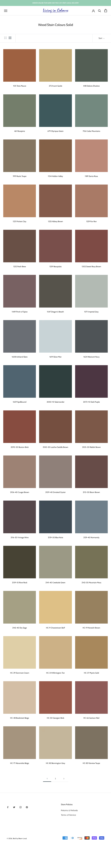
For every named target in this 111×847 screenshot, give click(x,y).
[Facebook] (8, 807)
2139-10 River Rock (19, 582)
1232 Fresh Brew (19, 266)
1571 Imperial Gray (91, 312)
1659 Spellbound (19, 402)
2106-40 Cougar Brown (19, 492)
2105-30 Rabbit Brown (91, 447)
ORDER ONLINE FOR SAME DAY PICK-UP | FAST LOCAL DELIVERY (55, 3)
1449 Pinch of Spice (19, 312)
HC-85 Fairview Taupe (91, 763)
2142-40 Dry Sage (19, 628)
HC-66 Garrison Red (91, 718)
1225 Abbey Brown (55, 221)
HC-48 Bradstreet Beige (19, 718)
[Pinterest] (27, 807)
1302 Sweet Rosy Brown (91, 266)
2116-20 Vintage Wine (20, 537)
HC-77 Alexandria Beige (19, 763)
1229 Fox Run (91, 221)
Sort (101, 38)
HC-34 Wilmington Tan (55, 673)
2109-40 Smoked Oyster (55, 492)
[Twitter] (14, 807)
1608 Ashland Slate (19, 357)
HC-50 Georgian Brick (55, 718)
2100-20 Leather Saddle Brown (55, 447)
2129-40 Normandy (91, 537)
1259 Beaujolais (55, 266)
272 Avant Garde (55, 86)
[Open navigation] (5, 10)
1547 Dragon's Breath (55, 312)
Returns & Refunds (69, 810)
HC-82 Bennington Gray (55, 763)
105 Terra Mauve (19, 86)
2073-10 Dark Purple (91, 402)
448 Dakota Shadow (91, 86)
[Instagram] (20, 807)
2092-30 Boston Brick (20, 447)
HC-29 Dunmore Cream (19, 673)
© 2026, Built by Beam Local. (17, 838)
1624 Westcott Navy (91, 357)
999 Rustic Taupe (19, 176)
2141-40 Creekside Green (55, 582)
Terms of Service (68, 815)
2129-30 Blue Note (55, 537)
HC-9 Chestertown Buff (55, 628)
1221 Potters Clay (19, 221)
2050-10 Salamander (55, 402)
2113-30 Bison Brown (91, 492)
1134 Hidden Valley (55, 176)
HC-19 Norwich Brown (91, 628)
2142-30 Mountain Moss (91, 582)
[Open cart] (105, 10)
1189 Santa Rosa (91, 176)
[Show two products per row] (5, 38)
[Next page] (64, 779)
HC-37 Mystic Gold (91, 673)
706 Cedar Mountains (91, 131)
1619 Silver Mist (55, 357)
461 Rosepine (19, 131)
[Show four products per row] (10, 38)
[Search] (99, 10)
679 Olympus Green (55, 131)
